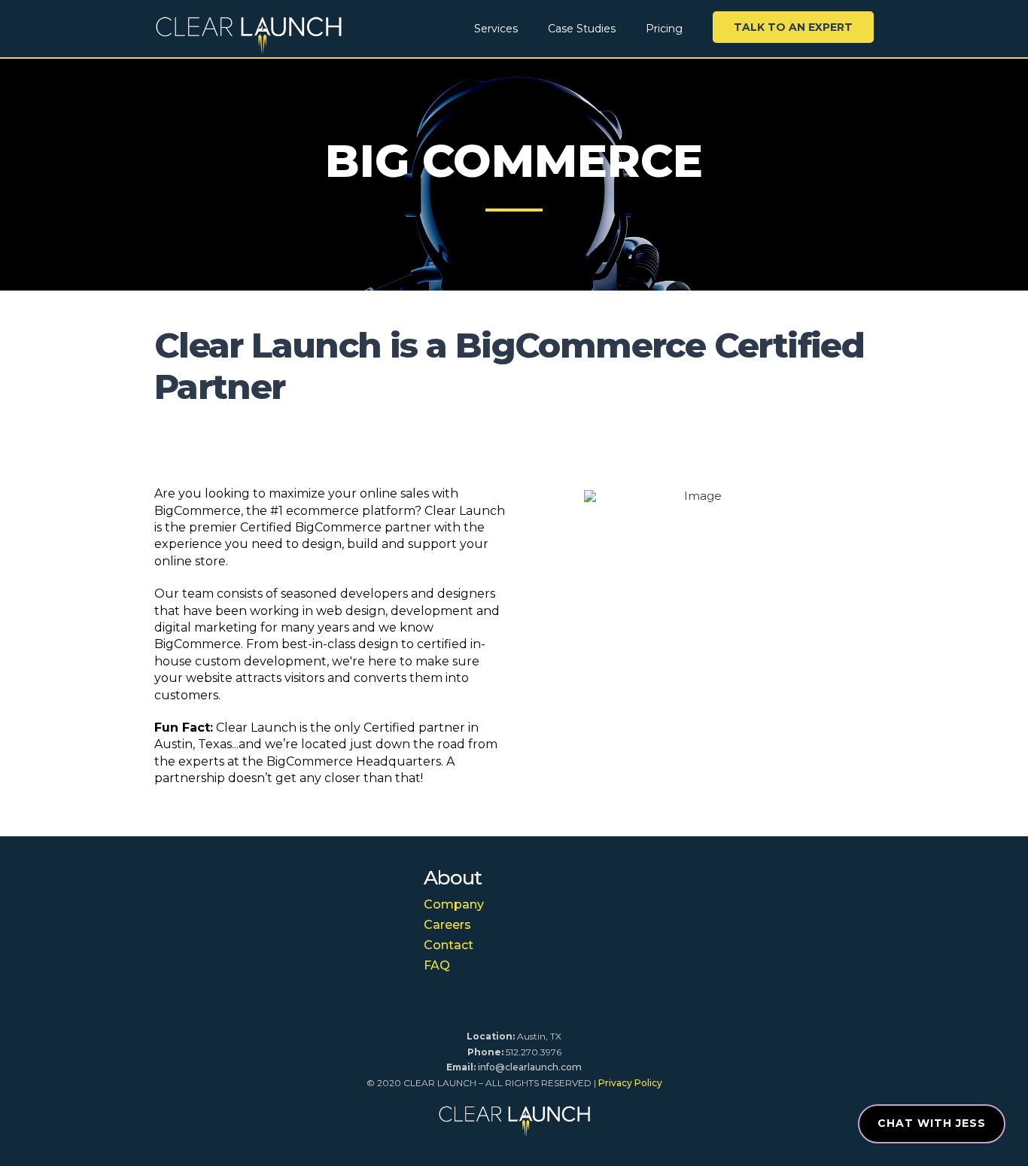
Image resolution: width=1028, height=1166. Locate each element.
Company (454, 904)
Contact (448, 945)
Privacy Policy (630, 1082)
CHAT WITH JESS (931, 1123)
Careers (447, 925)
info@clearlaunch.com (530, 1067)
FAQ (437, 965)
